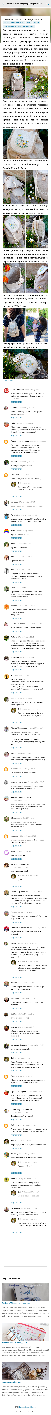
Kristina (14, 1013)
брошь (6, 22)
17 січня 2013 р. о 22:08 (34, 624)
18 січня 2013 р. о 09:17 (20, 800)
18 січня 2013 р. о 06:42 (27, 769)
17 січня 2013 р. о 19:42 (38, 441)
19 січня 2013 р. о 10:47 (26, 1027)
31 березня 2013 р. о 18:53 (28, 1179)
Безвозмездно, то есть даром (14, 1342)
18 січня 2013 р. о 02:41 (35, 728)
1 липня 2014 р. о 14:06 (29, 1208)
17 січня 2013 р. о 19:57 (25, 531)
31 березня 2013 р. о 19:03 (30, 1192)
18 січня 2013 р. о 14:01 (26, 912)
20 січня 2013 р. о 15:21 (30, 483)
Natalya (14, 636)
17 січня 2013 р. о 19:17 (33, 390)
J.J (12, 675)
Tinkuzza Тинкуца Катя (21, 797)
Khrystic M (15, 943)
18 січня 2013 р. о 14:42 (29, 943)
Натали (14, 461)
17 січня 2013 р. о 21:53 (27, 606)
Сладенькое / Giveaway (11, 1382)
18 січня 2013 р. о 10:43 (24, 851)
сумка (29, 22)
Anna (13, 556)
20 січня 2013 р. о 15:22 (30, 709)
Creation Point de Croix (12, 26)
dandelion (15, 998)
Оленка (14, 407)
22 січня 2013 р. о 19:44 (28, 1125)
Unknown (15, 474)
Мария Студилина (19, 727)
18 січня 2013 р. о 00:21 (25, 698)
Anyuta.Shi (15, 515)
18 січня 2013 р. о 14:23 (38, 928)
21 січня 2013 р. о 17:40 (20, 1112)
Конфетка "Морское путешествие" (16, 1303)
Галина (14, 912)
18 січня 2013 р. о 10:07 (28, 818)
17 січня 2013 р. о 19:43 (26, 462)
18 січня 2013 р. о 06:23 (25, 753)
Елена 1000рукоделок (20, 441)
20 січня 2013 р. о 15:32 (30, 875)
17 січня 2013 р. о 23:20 (28, 657)
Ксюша (14, 1026)
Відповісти (16, 402)
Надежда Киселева (19, 781)
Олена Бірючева (18, 623)
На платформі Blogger (27, 1407)
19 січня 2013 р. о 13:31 (36, 1045)
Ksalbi (13, 698)
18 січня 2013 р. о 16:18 (26, 983)
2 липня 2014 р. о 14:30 (29, 1219)
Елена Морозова (18, 891)
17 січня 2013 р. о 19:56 (29, 515)
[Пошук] (47, 4)
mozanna (14, 768)
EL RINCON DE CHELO (21, 864)
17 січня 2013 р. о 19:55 (27, 502)
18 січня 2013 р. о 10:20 (28, 836)
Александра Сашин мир (21, 1109)
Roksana (14, 1178)
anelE (13, 851)
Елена (13, 530)
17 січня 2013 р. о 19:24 (25, 423)
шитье (36, 22)
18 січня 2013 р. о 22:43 (26, 1014)
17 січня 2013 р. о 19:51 (28, 475)
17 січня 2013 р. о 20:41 (24, 588)
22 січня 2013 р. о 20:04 (23, 1141)
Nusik (13, 543)
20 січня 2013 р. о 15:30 (30, 962)
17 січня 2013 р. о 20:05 (24, 557)
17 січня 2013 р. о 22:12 (26, 637)
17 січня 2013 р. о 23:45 (22, 675)
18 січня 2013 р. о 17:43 (28, 998)
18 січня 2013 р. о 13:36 (34, 892)
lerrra (13, 587)
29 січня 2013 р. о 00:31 (30, 1162)
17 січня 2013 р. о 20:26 (24, 570)
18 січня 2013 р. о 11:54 (20, 867)
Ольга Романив (17, 389)
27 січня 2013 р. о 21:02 (27, 1154)
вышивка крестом (18, 22)
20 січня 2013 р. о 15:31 (23, 1058)
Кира (13, 1076)
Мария (14, 982)
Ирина (13, 753)
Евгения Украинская (20, 927)
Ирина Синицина (18, 1091)
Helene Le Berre (28, 26)
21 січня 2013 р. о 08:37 (34, 1092)
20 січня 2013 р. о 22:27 (24, 1076)
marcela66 (15, 657)
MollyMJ (14, 1153)
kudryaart (15, 835)
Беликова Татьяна (19, 1044)
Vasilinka (14, 605)
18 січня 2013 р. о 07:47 (36, 782)
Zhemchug (15, 817)
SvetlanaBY (15, 1208)
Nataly (13, 423)
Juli (19, 483)
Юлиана (14, 501)
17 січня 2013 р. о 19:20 (26, 408)
